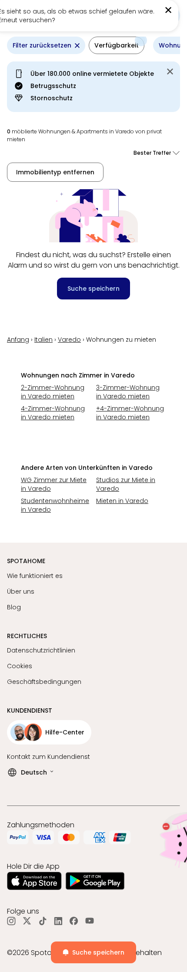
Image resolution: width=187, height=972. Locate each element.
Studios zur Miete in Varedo (125, 484)
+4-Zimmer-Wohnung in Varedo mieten (130, 412)
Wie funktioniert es (35, 575)
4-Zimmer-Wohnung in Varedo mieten (53, 412)
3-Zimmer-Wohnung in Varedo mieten (128, 392)
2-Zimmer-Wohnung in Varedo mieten (52, 392)
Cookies (19, 666)
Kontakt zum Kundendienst (48, 756)
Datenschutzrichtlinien (41, 650)
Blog (14, 607)
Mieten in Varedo (122, 500)
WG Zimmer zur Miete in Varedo (54, 484)
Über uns (20, 591)
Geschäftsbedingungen (44, 681)
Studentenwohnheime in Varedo (55, 505)
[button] (116, 45)
